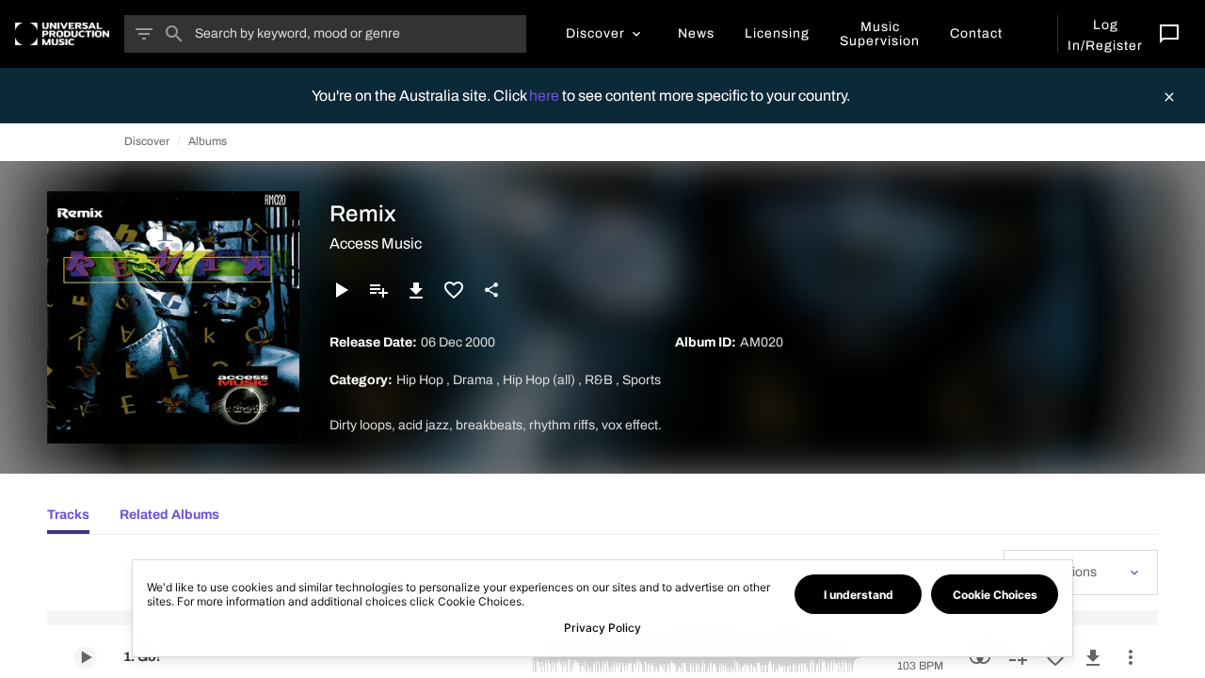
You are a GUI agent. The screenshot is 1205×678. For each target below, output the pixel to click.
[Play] (340, 290)
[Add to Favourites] (453, 290)
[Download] (416, 290)
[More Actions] (1130, 657)
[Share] (491, 290)
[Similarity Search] (980, 657)
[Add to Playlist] (378, 290)
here (545, 96)
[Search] (174, 34)
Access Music (375, 243)
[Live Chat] (1169, 34)
